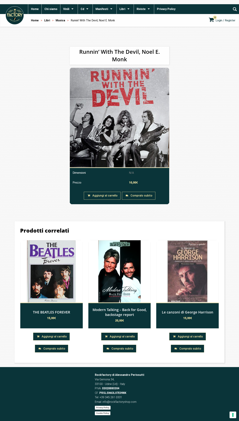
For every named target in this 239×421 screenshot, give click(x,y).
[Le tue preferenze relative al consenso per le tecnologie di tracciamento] (233, 415)
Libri (47, 20)
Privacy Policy (102, 407)
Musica (60, 20)
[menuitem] (34, 9)
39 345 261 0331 (111, 397)
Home (35, 20)
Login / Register (225, 20)
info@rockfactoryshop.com (119, 401)
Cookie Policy (102, 413)
